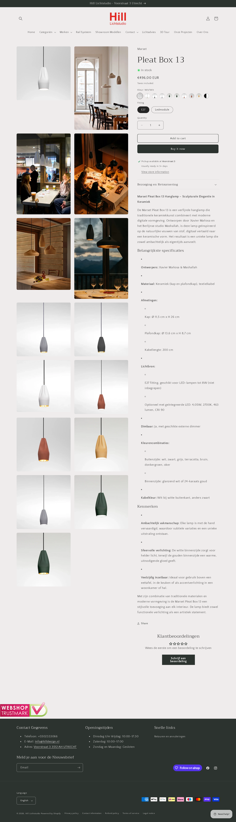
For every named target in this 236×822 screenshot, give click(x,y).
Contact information (91, 813)
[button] (21, 19)
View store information (155, 172)
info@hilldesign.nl (47, 741)
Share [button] (144, 623)
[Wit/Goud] (147, 96)
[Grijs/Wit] (162, 96)
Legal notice (149, 813)
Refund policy (112, 813)
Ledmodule (162, 109)
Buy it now (178, 148)
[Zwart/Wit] (206, 96)
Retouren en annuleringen (169, 736)
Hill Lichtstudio (32, 813)
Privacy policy (72, 813)
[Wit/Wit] (140, 96)
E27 (143, 109)
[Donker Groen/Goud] (176, 96)
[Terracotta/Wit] (184, 96)
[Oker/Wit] (199, 96)
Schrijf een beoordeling (178, 660)
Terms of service (131, 813)
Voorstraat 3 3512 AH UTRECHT (55, 746)
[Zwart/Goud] (154, 96)
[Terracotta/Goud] (191, 96)
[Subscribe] (79, 767)
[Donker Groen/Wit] (169, 96)
